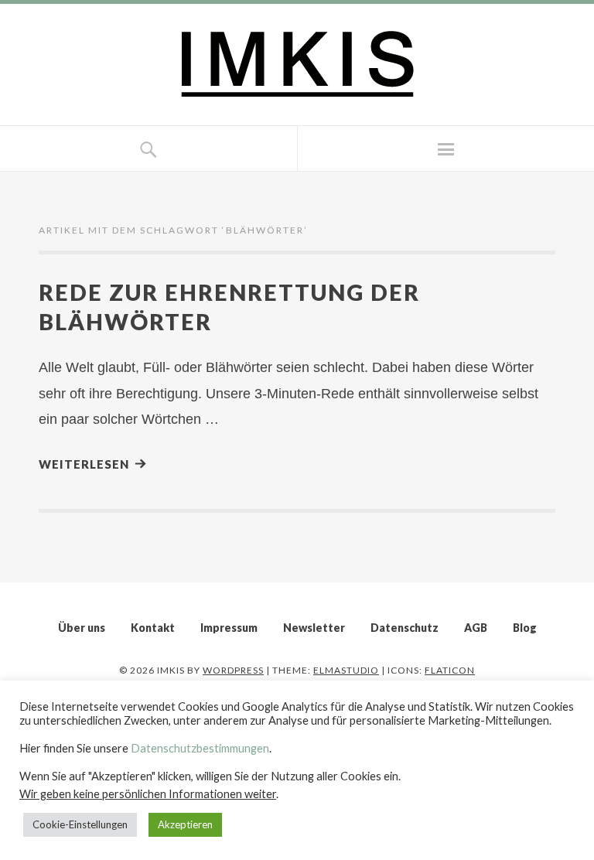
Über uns (81, 627)
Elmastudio (346, 670)
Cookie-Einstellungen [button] (80, 824)
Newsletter (314, 627)
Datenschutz (404, 627)
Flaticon (450, 670)
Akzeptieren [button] (185, 824)
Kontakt (153, 627)
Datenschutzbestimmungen (200, 748)
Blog (525, 627)
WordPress (233, 670)
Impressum (229, 627)
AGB (475, 627)
